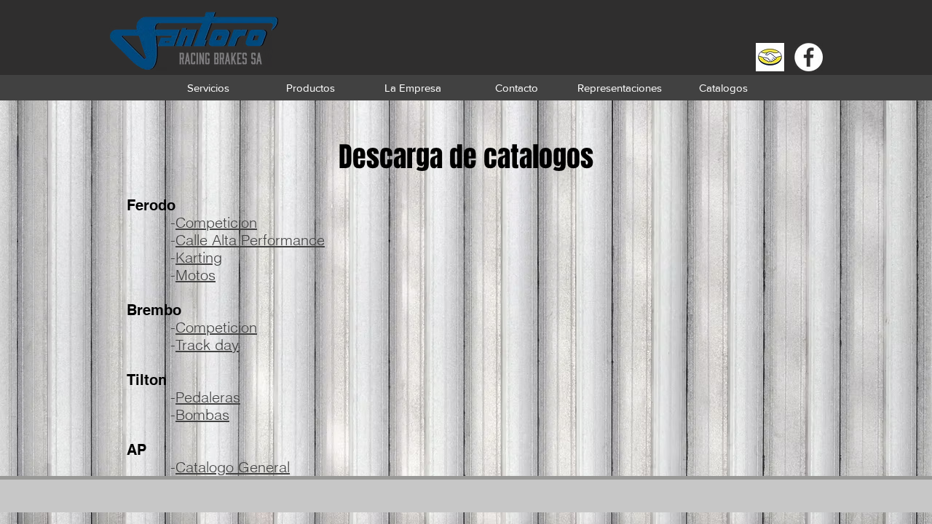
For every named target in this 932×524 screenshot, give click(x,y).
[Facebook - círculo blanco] (808, 57)
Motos (195, 275)
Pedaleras (207, 397)
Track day (207, 345)
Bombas (202, 414)
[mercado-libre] (770, 57)
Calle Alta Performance (250, 240)
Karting (198, 257)
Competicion (216, 222)
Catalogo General (232, 467)
